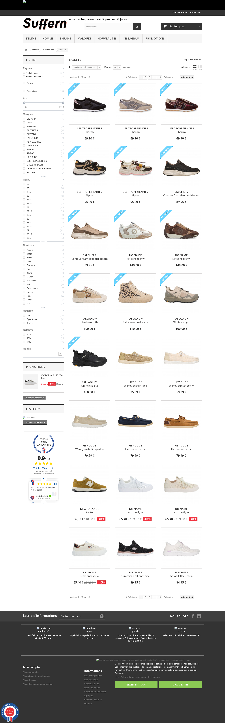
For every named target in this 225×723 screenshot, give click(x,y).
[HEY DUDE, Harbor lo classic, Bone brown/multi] (181, 421)
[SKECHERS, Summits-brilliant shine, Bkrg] (135, 548)
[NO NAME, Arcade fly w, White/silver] (135, 484)
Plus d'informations (124, 677)
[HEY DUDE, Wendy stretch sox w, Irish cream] (181, 358)
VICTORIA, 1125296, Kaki (52, 376)
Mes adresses (29, 680)
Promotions (155, 38)
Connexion (195, 12)
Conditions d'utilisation (95, 692)
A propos (88, 696)
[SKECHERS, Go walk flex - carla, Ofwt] (181, 548)
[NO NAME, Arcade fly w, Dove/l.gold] (181, 484)
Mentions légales (92, 688)
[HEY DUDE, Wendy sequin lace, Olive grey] (135, 358)
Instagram (131, 38)
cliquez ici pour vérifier (179, 660)
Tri (70, 67)
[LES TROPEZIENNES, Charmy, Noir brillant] (89, 104)
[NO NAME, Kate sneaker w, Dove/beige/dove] (135, 231)
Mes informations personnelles (37, 684)
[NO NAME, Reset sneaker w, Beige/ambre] (89, 548)
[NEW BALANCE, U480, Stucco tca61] (89, 484)
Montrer (108, 67)
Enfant (65, 38)
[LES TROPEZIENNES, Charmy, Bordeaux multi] (181, 104)
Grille (195, 69)
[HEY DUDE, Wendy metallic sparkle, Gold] (89, 421)
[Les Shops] (43, 417)
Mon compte (31, 667)
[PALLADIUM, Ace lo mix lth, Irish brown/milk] (89, 294)
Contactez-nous (180, 12)
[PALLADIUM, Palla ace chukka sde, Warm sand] (135, 294)
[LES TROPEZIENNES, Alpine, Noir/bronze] (89, 167)
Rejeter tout (136, 684)
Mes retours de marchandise (36, 676)
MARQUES (84, 38)
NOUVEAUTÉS (107, 38)
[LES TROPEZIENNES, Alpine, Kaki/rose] (135, 167)
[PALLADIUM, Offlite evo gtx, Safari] (181, 294)
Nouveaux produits (93, 676)
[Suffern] (51, 24)
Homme (48, 38)
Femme (31, 38)
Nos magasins (91, 680)
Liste (200, 69)
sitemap (88, 703)
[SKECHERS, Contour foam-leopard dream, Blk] (181, 167)
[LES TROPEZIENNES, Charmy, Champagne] (135, 104)
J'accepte (180, 684)
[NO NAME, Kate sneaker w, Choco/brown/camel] (181, 231)
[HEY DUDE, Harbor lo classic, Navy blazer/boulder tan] (135, 421)
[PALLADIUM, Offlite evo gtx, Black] (89, 358)
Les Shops (33, 409)
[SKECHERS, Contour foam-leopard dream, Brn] (89, 231)
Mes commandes (31, 672)
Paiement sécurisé (93, 700)
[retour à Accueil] (26, 50)
